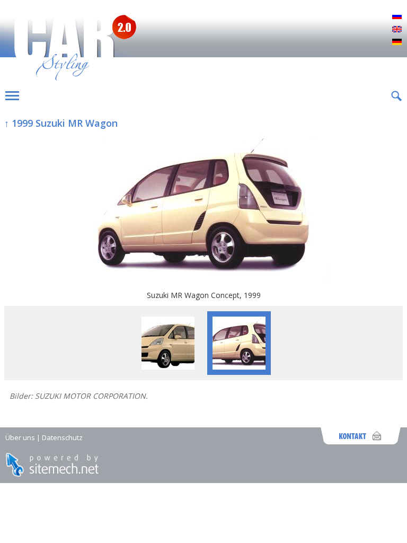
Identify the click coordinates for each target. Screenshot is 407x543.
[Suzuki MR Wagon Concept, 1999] (203, 210)
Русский (397, 17)
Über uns (20, 437)
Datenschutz (62, 437)
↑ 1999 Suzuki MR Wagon (61, 123)
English (397, 29)
